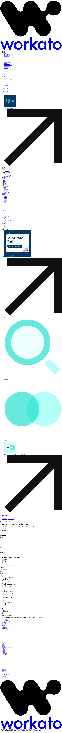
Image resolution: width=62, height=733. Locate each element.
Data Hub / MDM (5, 640)
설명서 (3, 646)
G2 (2, 675)
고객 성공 (4, 650)
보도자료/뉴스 (4, 628)
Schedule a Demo (3, 530)
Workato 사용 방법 (5, 620)
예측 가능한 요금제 (5, 629)
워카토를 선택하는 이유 (6, 621)
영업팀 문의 (8, 515)
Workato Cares (4, 627)
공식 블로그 (4, 651)
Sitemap (26, 729)
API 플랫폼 (4, 634)
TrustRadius (4, 676)
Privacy (7, 729)
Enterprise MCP (4, 641)
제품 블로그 (4, 652)
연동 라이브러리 (5, 653)
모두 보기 (4, 177)
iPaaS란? (3, 656)
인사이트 (3, 639)
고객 (3, 624)
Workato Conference (5, 645)
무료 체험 (4, 515)
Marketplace (4, 654)
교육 (3, 648)
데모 (3, 644)
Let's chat (3, 516)
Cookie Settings (10, 729)
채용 (3, 626)
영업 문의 (4, 669)
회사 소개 (4, 622)
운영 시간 (4, 671)
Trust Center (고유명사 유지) (7, 647)
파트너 (3, 625)
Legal (20, 729)
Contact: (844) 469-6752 (31, 729)
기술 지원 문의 (4, 670)
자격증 (3, 649)
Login (3, 513)
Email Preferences (16, 729)
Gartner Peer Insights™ (6, 674)
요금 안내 (4, 623)
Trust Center (23, 729)
